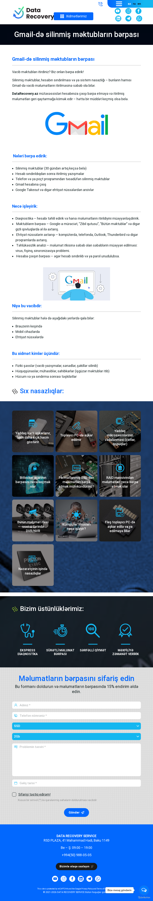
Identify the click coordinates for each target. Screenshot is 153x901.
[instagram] (128, 11)
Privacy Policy (87, 889)
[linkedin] (118, 18)
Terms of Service (103, 889)
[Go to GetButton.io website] (144, 897)
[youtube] (118, 11)
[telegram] (128, 18)
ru (134, 3)
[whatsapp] (139, 18)
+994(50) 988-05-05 (76, 855)
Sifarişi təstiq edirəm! (34, 794)
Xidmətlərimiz (76, 16)
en (139, 3)
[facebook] (138, 11)
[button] (100, 4)
